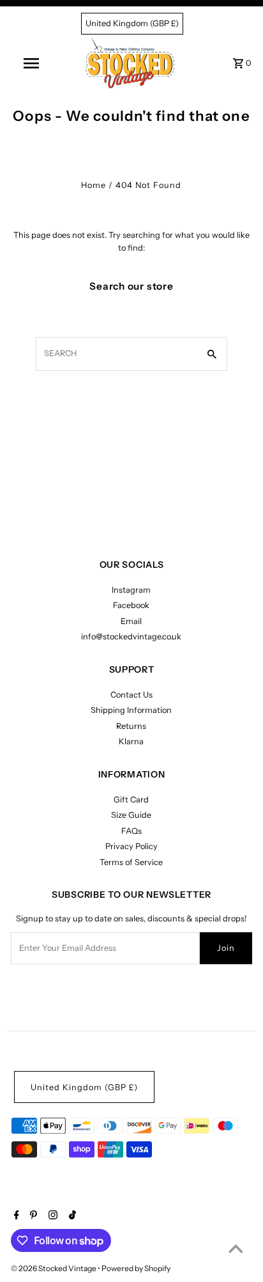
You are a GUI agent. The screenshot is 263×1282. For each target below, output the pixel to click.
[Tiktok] (71, 1216)
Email (131, 621)
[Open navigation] (32, 63)
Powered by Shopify (135, 1268)
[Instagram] (51, 1216)
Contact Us (131, 695)
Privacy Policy (131, 846)
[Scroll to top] (236, 1248)
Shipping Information (131, 710)
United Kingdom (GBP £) (132, 23)
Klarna (131, 741)
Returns (131, 726)
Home (93, 185)
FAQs (131, 831)
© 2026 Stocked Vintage (54, 1268)
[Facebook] (15, 1216)
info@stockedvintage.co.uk (131, 636)
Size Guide (131, 815)
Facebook (131, 605)
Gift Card (131, 799)
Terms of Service (131, 862)
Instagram (131, 590)
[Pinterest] (32, 1216)
